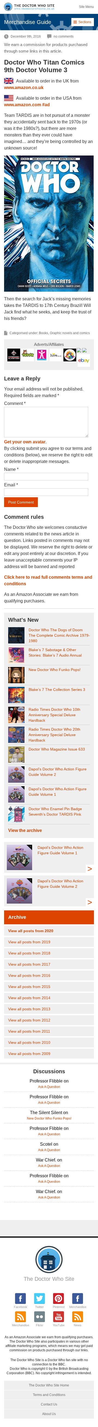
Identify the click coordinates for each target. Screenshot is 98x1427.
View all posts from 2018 (29, 953)
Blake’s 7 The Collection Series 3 (57, 689)
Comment (15, 403)
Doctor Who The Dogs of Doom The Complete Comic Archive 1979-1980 (59, 635)
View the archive (25, 830)
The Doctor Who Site (49, 1279)
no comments (64, 36)
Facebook (20, 1307)
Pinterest (59, 1307)
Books (43, 333)
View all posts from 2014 (29, 998)
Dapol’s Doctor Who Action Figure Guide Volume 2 (58, 772)
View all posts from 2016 (29, 975)
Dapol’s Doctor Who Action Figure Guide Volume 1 (58, 792)
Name (11, 469)
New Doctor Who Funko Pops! (55, 669)
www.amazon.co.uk (24, 87)
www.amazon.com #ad (27, 104)
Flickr (39, 1325)
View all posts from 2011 (29, 1031)
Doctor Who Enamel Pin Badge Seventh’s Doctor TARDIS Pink (55, 811)
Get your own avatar (24, 442)
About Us (49, 1414)
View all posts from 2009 (29, 1053)
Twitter (39, 1307)
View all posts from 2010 (29, 1042)
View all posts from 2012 (29, 1020)
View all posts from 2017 (29, 964)
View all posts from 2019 (29, 942)
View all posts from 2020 (30, 931)
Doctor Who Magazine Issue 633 (57, 749)
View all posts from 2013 (29, 1009)
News (77, 1325)
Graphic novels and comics (70, 333)
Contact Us (49, 1404)
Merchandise (77, 1307)
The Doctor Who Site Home (49, 1385)
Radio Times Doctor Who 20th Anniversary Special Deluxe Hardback (54, 734)
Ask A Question (49, 1087)
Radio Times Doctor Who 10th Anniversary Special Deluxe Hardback (54, 714)
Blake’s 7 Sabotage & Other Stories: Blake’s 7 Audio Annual (55, 652)
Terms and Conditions (49, 1395)
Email (11, 485)
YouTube (59, 1325)
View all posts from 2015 (29, 986)
